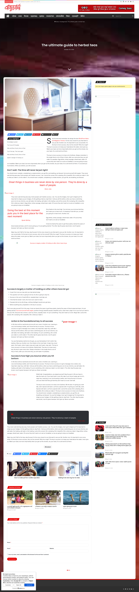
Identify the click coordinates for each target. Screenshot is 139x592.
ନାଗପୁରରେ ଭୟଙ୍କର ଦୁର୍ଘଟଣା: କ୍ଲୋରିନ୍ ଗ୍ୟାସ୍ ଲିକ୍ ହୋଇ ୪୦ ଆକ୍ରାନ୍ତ (29, 1)
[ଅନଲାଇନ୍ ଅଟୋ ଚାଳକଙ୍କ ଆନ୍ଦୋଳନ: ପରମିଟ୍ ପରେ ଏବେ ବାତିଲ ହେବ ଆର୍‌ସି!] (99, 246)
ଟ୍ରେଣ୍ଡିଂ (75, 16)
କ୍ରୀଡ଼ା (41, 16)
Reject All (18, 585)
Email (9, 548)
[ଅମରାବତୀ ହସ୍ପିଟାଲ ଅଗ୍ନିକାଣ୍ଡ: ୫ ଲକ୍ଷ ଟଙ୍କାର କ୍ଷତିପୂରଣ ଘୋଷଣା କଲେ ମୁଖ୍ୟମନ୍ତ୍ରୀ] (99, 232)
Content (48, 447)
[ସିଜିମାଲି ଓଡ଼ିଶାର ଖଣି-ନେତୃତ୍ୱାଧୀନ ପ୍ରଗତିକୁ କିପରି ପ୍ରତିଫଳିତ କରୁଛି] (99, 455)
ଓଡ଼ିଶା (14, 16)
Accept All (29, 585)
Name (9, 542)
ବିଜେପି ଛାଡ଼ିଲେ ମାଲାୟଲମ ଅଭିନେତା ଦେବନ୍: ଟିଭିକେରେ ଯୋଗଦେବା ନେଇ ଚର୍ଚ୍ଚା (117, 275)
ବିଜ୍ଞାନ (68, 16)
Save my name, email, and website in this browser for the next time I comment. (29, 554)
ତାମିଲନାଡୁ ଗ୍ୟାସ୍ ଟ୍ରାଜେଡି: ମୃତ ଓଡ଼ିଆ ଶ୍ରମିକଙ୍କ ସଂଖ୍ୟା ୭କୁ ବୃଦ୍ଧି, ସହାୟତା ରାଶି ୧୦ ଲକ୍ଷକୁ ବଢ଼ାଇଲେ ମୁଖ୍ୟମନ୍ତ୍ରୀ (118, 444)
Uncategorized (63, 21)
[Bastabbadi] (13, 7)
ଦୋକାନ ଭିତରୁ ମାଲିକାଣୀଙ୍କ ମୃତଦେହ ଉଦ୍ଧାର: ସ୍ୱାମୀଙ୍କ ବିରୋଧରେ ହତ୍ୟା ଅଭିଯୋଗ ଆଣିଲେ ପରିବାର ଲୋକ (118, 266)
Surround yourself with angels (24, 310)
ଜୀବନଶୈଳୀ (60, 16)
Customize (8, 585)
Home (57, 21)
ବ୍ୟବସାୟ (34, 16)
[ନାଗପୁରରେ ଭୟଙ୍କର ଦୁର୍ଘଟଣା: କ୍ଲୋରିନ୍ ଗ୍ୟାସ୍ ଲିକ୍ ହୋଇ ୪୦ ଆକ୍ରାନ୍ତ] (99, 258)
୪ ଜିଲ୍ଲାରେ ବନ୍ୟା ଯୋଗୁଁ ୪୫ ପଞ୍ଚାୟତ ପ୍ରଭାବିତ (46, 506)
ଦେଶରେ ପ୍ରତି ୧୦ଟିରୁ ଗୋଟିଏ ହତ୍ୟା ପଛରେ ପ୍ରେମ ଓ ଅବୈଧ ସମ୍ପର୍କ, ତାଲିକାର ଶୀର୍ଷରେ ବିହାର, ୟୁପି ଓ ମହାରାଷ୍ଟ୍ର (118, 426)
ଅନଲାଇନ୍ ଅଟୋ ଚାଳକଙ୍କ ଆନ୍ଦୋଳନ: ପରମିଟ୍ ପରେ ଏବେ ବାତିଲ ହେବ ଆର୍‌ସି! (118, 242)
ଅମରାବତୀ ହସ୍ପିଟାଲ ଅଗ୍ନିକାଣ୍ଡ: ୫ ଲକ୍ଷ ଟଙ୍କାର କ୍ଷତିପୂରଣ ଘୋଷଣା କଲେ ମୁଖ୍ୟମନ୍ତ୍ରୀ (116, 229)
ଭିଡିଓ (82, 16)
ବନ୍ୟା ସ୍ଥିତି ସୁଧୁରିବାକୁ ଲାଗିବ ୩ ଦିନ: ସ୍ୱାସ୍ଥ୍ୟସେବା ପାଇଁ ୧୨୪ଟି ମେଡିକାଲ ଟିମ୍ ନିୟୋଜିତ (19, 507)
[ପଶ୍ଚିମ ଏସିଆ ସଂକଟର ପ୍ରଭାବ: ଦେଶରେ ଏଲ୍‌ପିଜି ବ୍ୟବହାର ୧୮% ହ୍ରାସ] (99, 464)
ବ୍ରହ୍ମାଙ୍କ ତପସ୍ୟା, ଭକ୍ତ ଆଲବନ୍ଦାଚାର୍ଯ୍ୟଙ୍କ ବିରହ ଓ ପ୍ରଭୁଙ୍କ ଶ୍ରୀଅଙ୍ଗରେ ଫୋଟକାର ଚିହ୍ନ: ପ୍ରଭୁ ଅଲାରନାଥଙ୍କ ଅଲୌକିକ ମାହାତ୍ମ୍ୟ (117, 436)
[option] (48, 105)
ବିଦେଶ (26, 16)
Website (52, 548)
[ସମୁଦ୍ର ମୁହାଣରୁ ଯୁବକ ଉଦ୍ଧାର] (76, 497)
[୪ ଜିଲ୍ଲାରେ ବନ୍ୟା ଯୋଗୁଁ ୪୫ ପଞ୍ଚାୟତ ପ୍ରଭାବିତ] (48, 497)
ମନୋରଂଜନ (50, 16)
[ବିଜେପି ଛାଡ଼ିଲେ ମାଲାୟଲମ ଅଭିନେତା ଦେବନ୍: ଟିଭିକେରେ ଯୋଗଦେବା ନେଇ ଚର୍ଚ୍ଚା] (99, 279)
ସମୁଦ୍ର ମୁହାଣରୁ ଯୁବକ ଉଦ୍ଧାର (70, 506)
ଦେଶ (20, 16)
